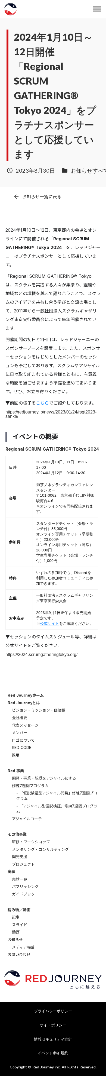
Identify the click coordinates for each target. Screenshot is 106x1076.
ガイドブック (23, 894)
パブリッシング (25, 886)
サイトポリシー (53, 1025)
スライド (19, 924)
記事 (16, 917)
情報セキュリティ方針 (53, 1039)
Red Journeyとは (24, 702)
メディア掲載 (23, 947)
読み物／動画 (19, 909)
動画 (16, 932)
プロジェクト (23, 864)
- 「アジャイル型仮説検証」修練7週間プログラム (56, 809)
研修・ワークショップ (31, 841)
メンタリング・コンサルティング (40, 849)
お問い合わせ (19, 954)
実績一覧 (19, 879)
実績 (11, 871)
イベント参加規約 (53, 1053)
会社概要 (19, 717)
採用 (16, 755)
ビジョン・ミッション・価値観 (38, 710)
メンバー (19, 732)
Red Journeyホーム (26, 695)
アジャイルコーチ (27, 818)
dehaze (97, 9)
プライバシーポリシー (53, 1011)
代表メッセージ (25, 725)
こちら (42, 403)
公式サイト (49, 623)
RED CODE (21, 747)
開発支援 (19, 856)
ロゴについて (23, 740)
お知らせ (15, 939)
